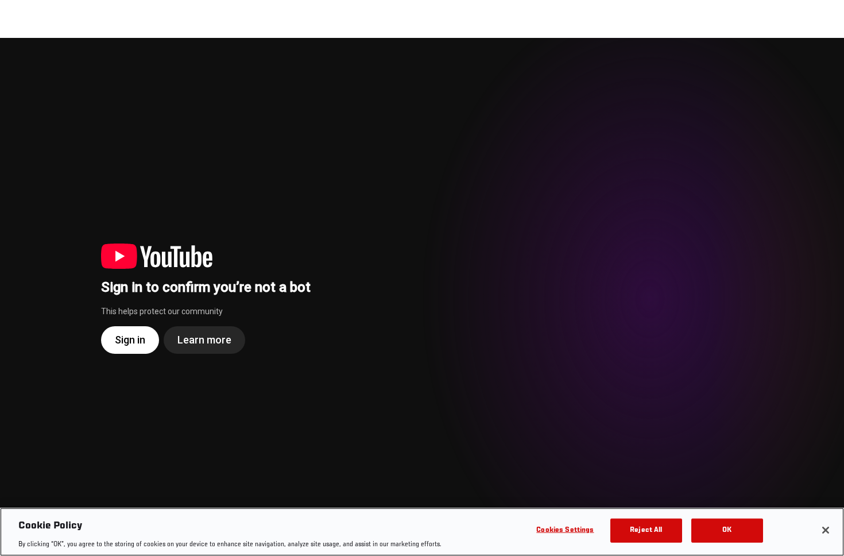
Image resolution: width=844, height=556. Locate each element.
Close (822, 61)
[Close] (825, 530)
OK (726, 530)
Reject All (646, 530)
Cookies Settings (565, 530)
